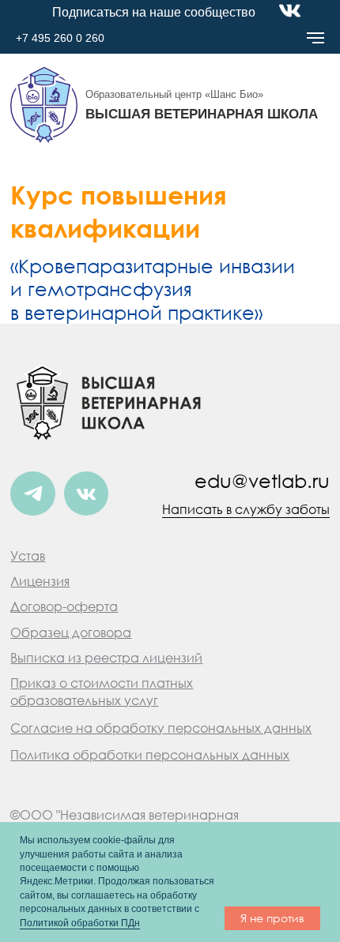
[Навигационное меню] (315, 37)
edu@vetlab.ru (262, 480)
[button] (40, 581)
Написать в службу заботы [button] (246, 509)
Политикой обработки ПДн (80, 923)
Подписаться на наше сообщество (153, 12)
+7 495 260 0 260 (60, 38)
